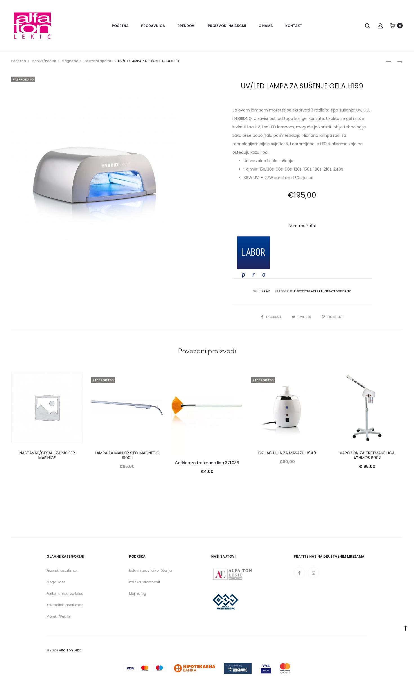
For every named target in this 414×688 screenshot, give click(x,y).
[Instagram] (313, 572)
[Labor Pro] (253, 257)
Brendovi (186, 25)
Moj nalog (137, 593)
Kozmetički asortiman (65, 604)
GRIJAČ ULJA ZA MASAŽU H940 (287, 453)
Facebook (274, 317)
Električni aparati (98, 61)
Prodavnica (153, 25)
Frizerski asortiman (62, 570)
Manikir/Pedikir (44, 61)
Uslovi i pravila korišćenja (150, 570)
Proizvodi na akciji (227, 25)
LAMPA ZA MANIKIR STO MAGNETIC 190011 (127, 455)
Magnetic (70, 61)
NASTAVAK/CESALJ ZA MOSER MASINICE (47, 455)
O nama (266, 25)
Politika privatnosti (144, 582)
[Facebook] (299, 572)
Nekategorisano (338, 291)
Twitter (305, 317)
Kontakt (293, 25)
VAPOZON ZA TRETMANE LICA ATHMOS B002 (367, 455)
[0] (393, 25)
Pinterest (335, 317)
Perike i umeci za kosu (64, 593)
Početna (120, 25)
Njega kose (55, 582)
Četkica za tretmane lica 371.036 (207, 463)
